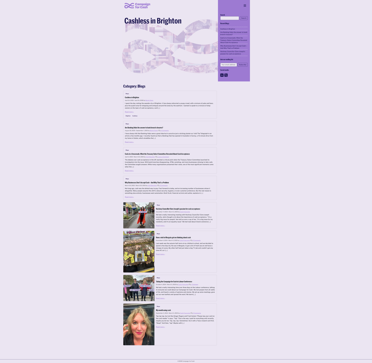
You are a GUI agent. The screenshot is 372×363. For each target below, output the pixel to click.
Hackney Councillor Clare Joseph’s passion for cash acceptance (232, 53)
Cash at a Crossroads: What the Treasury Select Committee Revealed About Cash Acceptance (233, 40)
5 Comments (165, 130)
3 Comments (164, 185)
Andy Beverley (150, 157)
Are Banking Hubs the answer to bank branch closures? (233, 33)
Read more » (129, 112)
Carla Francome (185, 212)
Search (222, 15)
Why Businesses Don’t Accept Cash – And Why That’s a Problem (233, 47)
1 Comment (194, 284)
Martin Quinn (149, 100)
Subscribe (242, 65)
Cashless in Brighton (227, 29)
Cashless (134, 116)
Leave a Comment (163, 157)
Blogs (127, 93)
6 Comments (197, 240)
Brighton (128, 116)
